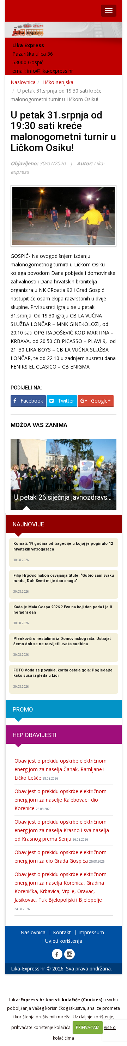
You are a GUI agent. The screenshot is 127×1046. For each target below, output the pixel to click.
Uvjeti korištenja (63, 940)
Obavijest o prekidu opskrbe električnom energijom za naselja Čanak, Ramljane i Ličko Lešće (60, 769)
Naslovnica (23, 82)
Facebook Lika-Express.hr (57, 954)
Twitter (65, 400)
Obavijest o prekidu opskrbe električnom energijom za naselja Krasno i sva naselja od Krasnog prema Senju (61, 830)
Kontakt (62, 932)
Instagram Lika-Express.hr (69, 954)
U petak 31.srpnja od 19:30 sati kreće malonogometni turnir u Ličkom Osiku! (63, 131)
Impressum (91, 932)
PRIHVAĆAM (87, 1027)
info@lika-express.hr (50, 70)
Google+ (100, 400)
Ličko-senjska (57, 82)
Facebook (31, 400)
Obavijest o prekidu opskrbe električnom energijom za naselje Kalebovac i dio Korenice (60, 800)
